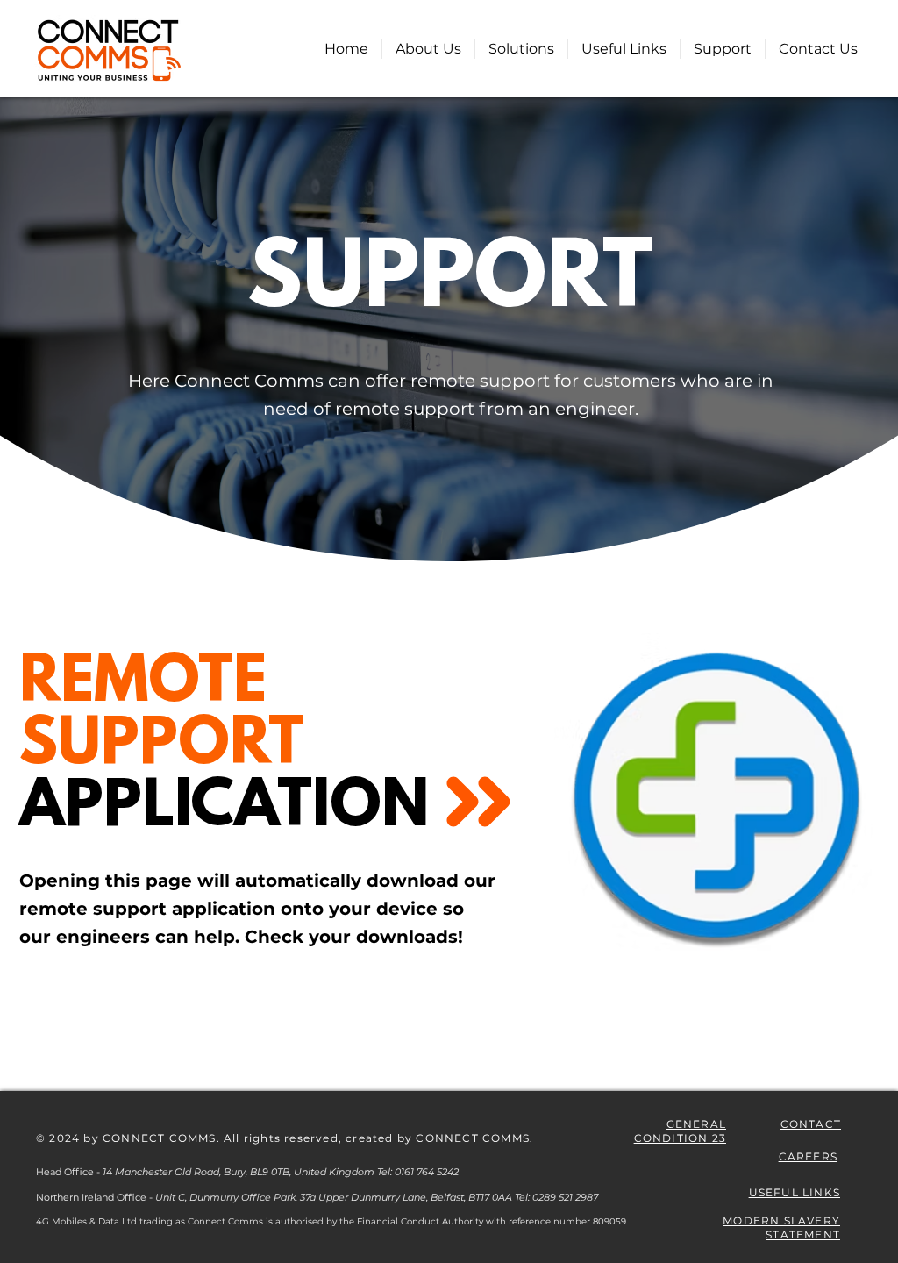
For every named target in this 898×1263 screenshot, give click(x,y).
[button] (521, 49)
